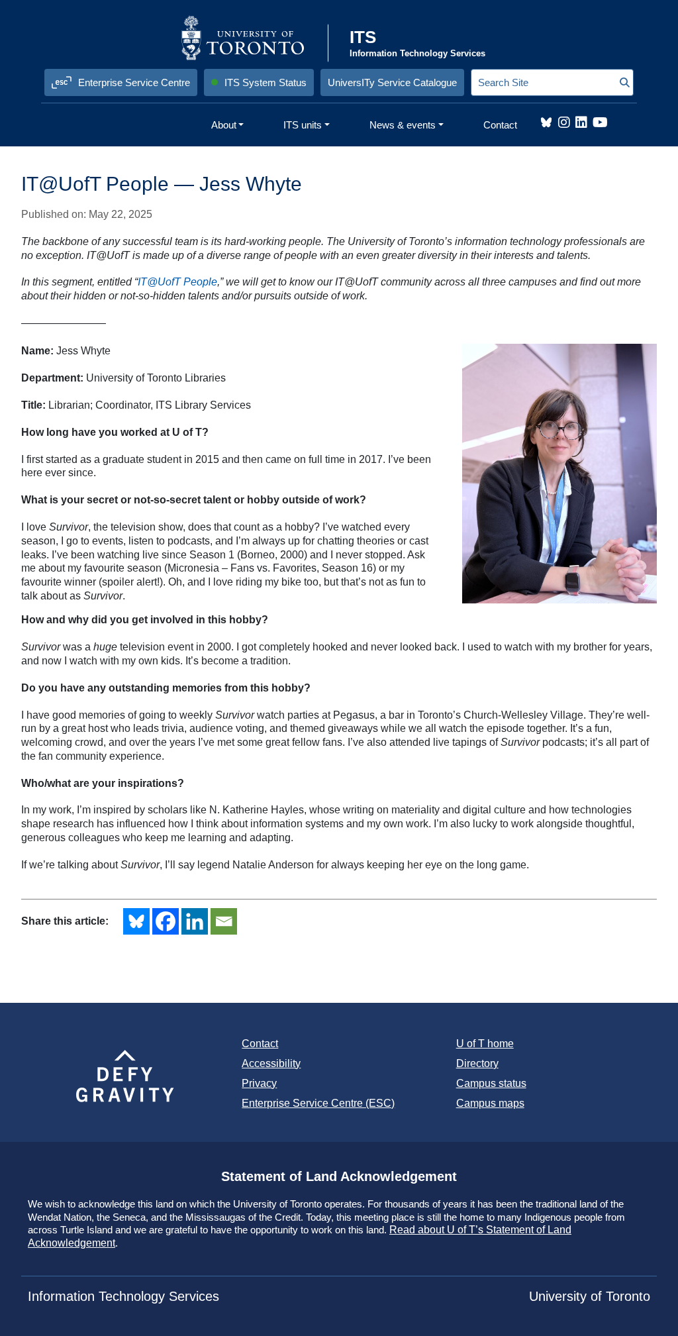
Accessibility (271, 1063)
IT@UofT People (177, 281)
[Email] (224, 921)
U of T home (485, 1043)
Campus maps (490, 1103)
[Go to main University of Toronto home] (253, 37)
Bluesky (546, 122)
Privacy (259, 1083)
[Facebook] (165, 921)
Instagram (564, 122)
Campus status (491, 1083)
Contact (260, 1043)
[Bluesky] (136, 921)
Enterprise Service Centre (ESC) (318, 1103)
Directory (477, 1063)
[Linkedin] (194, 921)
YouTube (600, 122)
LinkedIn (581, 122)
